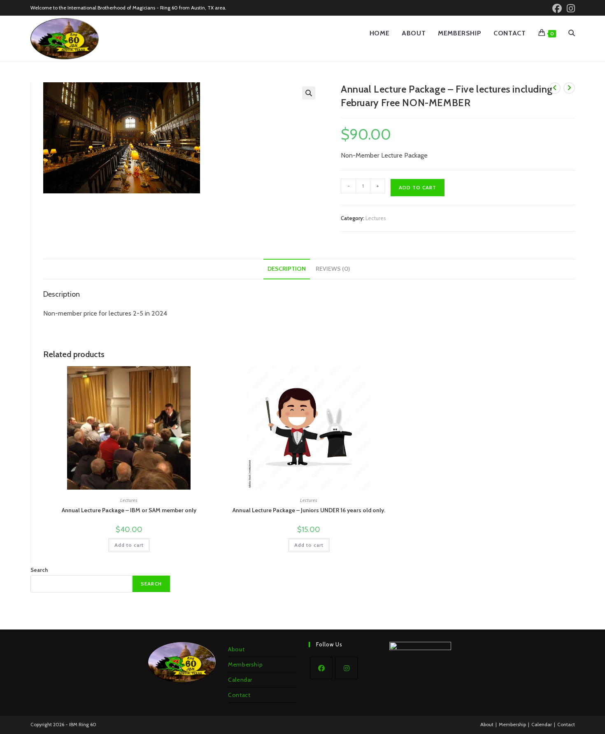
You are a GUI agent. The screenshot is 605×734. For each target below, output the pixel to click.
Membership (245, 664)
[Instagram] (346, 668)
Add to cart (417, 187)
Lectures (375, 218)
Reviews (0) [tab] (333, 268)
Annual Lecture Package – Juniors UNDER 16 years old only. (309, 510)
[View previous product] (555, 88)
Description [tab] (287, 268)
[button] (308, 93)
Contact (239, 695)
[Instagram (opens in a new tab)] (569, 8)
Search (39, 570)
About (236, 649)
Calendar (240, 679)
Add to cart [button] (129, 545)
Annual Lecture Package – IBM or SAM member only (129, 510)
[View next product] (569, 88)
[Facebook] (321, 668)
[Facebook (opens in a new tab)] (557, 8)
